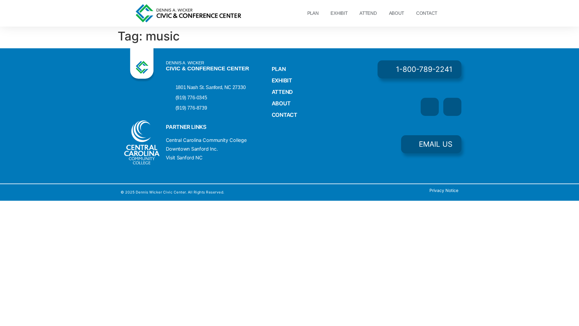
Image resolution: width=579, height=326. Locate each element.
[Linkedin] (452, 107)
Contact (426, 13)
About (396, 13)
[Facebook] (430, 107)
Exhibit (339, 13)
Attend (368, 13)
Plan (313, 13)
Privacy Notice (443, 190)
